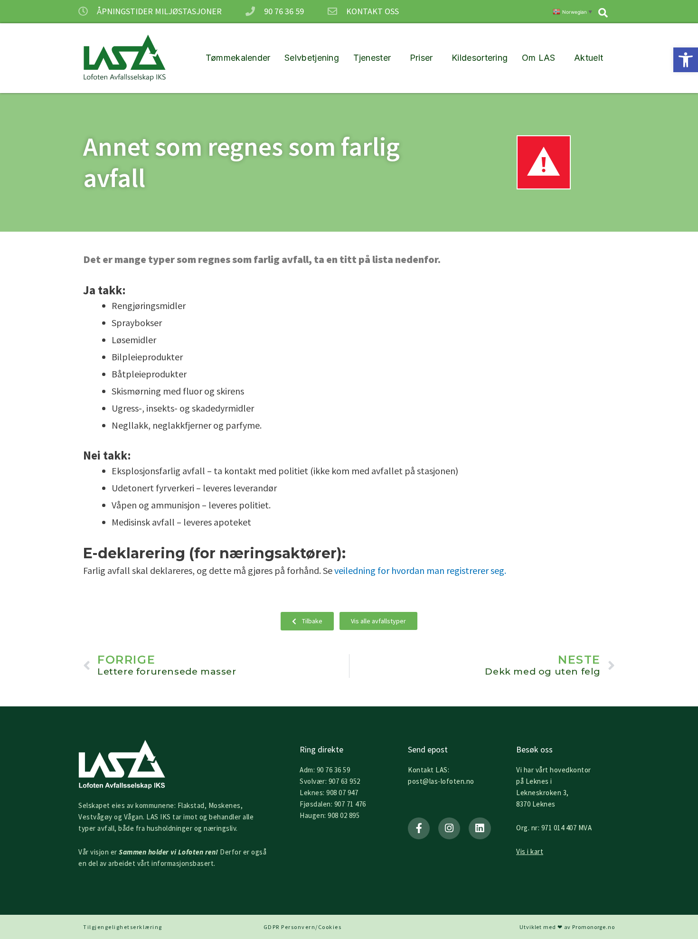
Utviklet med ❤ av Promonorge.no (567, 926)
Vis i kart (529, 851)
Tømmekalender (238, 58)
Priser (421, 58)
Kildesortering (480, 58)
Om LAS (539, 58)
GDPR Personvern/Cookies (303, 926)
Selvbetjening (311, 58)
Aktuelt (588, 58)
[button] (685, 59)
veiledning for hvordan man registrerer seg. (420, 570)
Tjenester (372, 58)
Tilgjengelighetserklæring (122, 926)
